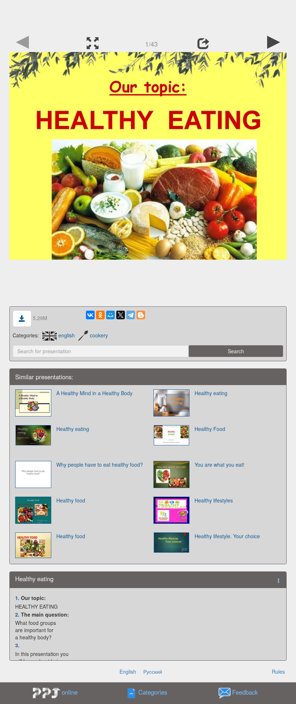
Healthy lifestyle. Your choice (227, 536)
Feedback (245, 692)
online (70, 692)
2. (17, 614)
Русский (152, 671)
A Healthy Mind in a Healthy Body (94, 393)
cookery (99, 335)
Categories (152, 692)
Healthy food (70, 500)
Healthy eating (211, 393)
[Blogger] (140, 315)
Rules (278, 671)
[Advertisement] (148, 16)
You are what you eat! (219, 464)
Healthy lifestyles (214, 500)
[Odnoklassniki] (100, 315)
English (127, 671)
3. (17, 645)
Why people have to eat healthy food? (99, 464)
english (66, 335)
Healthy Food (210, 428)
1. (17, 597)
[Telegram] (130, 315)
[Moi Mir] (110, 315)
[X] (120, 315)
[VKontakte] (90, 315)
